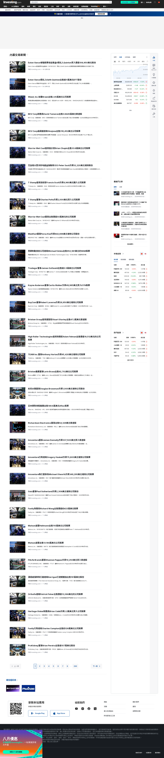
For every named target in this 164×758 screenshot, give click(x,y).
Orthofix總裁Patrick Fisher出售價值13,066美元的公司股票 (55, 594)
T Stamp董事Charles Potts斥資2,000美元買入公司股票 (54, 199)
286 (75, 666)
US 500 (116, 100)
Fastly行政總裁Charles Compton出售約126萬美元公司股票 (55, 628)
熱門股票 (117, 333)
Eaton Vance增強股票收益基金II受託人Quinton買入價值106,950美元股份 (62, 62)
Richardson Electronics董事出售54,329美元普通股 (52, 423)
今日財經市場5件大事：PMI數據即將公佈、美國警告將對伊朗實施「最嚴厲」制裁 (134, 193)
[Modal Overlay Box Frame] (21, 744)
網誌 (105, 702)
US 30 (116, 96)
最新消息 (25, 10)
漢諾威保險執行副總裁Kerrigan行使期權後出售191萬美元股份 (56, 577)
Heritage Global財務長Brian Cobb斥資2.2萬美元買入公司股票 (56, 611)
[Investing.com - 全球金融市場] (12, 2)
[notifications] (155, 2)
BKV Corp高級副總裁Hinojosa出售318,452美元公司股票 (54, 131)
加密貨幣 (32, 10)
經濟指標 (57, 10)
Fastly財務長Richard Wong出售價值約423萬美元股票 (53, 508)
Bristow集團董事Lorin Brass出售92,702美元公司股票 (53, 371)
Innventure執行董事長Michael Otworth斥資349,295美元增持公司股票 (61, 474)
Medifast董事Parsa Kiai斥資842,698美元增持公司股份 (53, 234)
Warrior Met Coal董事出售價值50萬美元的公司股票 (52, 217)
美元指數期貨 (118, 103)
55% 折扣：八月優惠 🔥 (129, 2)
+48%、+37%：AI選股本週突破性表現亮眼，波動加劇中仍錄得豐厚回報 (134, 213)
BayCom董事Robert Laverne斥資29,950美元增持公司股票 (55, 302)
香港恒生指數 (118, 82)
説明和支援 (136, 711)
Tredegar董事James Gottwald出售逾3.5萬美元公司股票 (54, 268)
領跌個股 (131, 259)
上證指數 (116, 85)
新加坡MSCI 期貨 (119, 89)
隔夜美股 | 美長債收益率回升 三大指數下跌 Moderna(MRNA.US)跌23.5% (134, 203)
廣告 (134, 706)
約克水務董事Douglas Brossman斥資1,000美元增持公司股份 (56, 389)
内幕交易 (76, 10)
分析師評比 (84, 10)
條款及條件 (139, 753)
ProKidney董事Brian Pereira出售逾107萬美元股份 (51, 645)
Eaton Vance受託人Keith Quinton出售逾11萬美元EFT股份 (54, 80)
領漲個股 (123, 259)
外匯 (43, 10)
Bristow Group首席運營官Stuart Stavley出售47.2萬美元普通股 (57, 319)
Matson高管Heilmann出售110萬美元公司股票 (49, 526)
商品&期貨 (49, 10)
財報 (91, 10)
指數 (120, 57)
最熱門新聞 (17, 10)
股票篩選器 (84, 6)
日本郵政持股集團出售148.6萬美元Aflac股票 (48, 406)
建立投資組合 (108, 711)
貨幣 (115, 57)
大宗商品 (127, 57)
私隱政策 (148, 753)
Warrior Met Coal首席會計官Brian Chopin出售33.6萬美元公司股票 (59, 148)
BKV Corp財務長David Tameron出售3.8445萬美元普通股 (55, 114)
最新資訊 (7, 10)
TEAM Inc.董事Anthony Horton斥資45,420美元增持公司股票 (56, 354)
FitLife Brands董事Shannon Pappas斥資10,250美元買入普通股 (57, 560)
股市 (38, 10)
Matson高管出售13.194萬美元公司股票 (46, 543)
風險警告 (157, 753)
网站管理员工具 (109, 716)
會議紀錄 (97, 10)
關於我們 (136, 702)
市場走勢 (117, 254)
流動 (105, 706)
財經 (63, 10)
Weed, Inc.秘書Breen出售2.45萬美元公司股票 (49, 97)
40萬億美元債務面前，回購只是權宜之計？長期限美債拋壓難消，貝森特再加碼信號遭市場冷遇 (134, 224)
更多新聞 (130, 244)
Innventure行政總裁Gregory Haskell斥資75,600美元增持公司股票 (59, 457)
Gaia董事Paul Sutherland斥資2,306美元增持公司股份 (53, 491)
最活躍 (116, 259)
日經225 (116, 92)
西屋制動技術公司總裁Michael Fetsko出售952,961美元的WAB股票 (59, 251)
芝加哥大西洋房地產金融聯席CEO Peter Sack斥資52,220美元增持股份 (60, 165)
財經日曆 (76, 6)
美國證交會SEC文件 (107, 10)
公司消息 (69, 10)
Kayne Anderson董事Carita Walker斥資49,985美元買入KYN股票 (59, 285)
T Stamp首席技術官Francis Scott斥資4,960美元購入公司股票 (57, 182)
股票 (134, 57)
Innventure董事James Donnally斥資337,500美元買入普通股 (56, 440)
